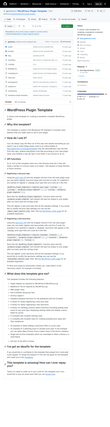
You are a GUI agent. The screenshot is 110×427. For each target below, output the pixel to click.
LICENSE (11, 64)
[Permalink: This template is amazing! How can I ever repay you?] (5, 364)
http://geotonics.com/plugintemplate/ (22, 149)
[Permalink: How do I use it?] (5, 137)
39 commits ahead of (22, 32)
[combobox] (47, 26)
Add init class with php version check (46, 82)
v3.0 (34, 64)
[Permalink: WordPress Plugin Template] (5, 110)
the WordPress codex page (50, 211)
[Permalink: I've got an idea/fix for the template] (5, 346)
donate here (50, 374)
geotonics (11, 11)
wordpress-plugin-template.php (19, 95)
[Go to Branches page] (19, 26)
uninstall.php (12, 91)
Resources (36, 4)
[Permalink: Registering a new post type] (5, 173)
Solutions (25, 4)
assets (10, 47)
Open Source (50, 4)
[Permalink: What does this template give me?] (5, 273)
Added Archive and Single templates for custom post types (54, 69)
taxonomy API (21, 223)
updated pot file (38, 56)
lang (9, 56)
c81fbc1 (47, 41)
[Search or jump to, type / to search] (83, 4)
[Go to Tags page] (24, 26)
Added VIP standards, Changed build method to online (52, 86)
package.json (13, 82)
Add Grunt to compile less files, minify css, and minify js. (52, 60)
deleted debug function (41, 95)
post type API (20, 177)
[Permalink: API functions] (5, 158)
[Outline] (70, 102)
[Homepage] (5, 4)
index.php (11, 78)
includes (11, 51)
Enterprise (64, 4)
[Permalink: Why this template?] (5, 124)
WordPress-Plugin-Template (32, 11)
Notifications (77, 11)
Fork (90, 11)
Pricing (76, 4)
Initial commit (37, 78)
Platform (13, 4)
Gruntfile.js (11, 60)
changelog (28, 357)
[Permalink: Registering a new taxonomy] (5, 218)
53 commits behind (40, 32)
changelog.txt (13, 73)
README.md (12, 69)
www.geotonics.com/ (88, 38)
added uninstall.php (40, 91)
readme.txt (12, 86)
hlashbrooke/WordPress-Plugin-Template (23, 14)
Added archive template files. (26, 42)
